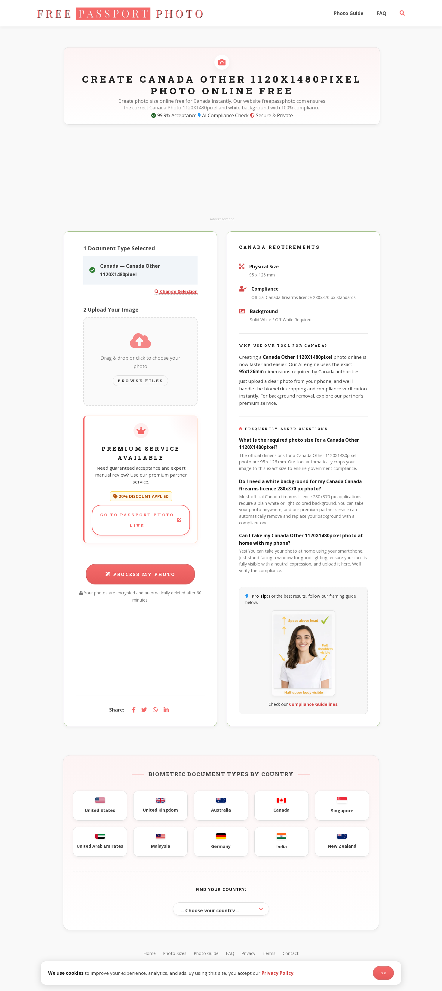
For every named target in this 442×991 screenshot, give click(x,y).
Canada (281, 810)
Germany (221, 846)
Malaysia (160, 846)
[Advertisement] (222, 174)
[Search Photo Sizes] (402, 13)
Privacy (248, 953)
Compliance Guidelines (313, 704)
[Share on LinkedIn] (166, 710)
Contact (291, 953)
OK (383, 973)
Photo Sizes (174, 953)
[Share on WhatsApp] (155, 710)
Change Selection (178, 291)
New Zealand (342, 846)
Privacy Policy (277, 973)
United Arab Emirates (100, 846)
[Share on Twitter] (144, 710)
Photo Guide (349, 13)
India (281, 846)
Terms (268, 953)
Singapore (342, 810)
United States (100, 810)
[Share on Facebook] (134, 710)
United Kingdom (160, 810)
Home (149, 953)
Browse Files (141, 380)
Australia (221, 810)
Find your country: (221, 889)
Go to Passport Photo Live (137, 520)
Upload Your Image (111, 309)
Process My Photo (144, 574)
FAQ (381, 13)
